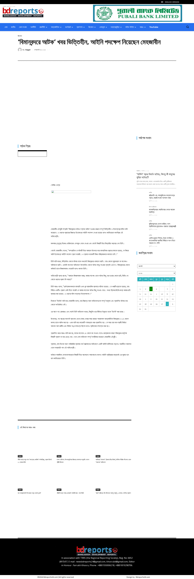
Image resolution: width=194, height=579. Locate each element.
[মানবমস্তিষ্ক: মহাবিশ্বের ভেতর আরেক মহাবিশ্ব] (142, 211)
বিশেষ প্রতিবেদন (153, 207)
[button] (187, 27)
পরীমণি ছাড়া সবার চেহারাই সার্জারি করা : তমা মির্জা (70, 493)
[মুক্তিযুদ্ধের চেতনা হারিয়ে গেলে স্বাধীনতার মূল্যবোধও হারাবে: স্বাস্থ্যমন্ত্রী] (142, 225)
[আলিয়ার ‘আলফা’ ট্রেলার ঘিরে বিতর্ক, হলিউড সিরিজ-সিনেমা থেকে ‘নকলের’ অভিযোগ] (113, 444)
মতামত (138, 171)
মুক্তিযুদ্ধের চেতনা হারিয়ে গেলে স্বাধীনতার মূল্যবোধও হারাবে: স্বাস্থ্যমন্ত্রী (162, 225)
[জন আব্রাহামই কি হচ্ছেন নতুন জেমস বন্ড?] (35, 478)
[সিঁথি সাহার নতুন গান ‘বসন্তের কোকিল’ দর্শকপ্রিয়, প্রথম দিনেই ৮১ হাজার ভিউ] (35, 444)
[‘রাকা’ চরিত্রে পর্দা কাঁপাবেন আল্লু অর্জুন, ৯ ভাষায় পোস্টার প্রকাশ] (113, 478)
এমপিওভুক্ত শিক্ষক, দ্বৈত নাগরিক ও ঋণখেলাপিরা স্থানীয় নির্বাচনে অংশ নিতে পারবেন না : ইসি (162, 240)
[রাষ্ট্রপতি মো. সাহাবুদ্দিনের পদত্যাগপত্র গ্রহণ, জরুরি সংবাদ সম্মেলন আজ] (142, 197)
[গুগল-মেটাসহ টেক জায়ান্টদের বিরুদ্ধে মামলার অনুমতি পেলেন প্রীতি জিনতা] (74, 444)
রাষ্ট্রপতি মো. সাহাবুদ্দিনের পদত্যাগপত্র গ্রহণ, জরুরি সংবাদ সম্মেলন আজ (162, 196)
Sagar (28, 50)
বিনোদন (20, 36)
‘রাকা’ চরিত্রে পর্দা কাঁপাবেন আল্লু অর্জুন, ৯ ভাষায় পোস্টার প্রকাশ (113, 493)
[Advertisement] (91, 162)
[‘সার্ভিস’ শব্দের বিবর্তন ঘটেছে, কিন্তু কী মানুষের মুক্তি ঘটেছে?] (156, 155)
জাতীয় (150, 192)
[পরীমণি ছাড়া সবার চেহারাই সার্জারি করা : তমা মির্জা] (74, 478)
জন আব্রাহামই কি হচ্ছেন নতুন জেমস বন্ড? (29, 493)
